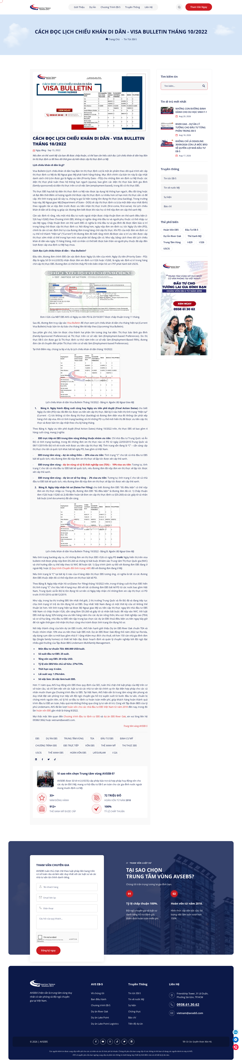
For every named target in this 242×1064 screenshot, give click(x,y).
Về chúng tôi (97, 993)
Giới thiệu (79, 7)
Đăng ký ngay (48, 950)
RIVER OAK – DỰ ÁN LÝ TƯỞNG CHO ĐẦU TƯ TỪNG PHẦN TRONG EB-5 (190, 127)
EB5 (37, 738)
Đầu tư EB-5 (191, 229)
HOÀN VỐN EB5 (78, 752)
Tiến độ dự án (135, 1023)
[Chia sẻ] (36, 759)
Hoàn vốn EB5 (171, 229)
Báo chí (168, 206)
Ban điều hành (98, 999)
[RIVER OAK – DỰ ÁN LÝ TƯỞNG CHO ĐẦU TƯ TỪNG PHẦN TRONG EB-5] (167, 126)
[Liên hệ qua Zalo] (235, 1032)
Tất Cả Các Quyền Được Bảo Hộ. (197, 1041)
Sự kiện (168, 197)
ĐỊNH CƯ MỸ (126, 738)
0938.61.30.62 (188, 1004)
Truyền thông (132, 7)
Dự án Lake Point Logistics (105, 1023)
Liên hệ (149, 7)
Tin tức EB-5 (130, 39)
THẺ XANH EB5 (55, 752)
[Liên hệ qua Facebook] (235, 1039)
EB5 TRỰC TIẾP (71, 745)
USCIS (38, 752)
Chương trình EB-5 (110, 7)
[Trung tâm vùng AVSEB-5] (40, 7)
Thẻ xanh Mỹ (195, 236)
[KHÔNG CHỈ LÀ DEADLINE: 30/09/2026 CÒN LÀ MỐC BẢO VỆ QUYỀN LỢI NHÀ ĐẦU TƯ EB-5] (167, 143)
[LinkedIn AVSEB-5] (131, 1041)
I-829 (189, 242)
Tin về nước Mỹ (172, 187)
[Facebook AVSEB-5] (96, 1041)
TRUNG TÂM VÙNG (74, 738)
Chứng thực (134, 1011)
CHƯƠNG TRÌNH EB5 (46, 745)
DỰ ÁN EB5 (51, 738)
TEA (92, 738)
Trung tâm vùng (172, 242)
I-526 (114, 752)
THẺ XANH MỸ (108, 745)
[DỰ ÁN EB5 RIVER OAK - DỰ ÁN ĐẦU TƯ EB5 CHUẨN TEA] (184, 307)
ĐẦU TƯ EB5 (107, 738)
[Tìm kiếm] (204, 86)
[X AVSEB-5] (124, 1041)
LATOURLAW (99, 752)
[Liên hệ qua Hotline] (235, 1046)
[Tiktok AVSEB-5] (117, 1041)
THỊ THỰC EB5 (129, 745)
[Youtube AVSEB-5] (103, 1041)
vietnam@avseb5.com (190, 1013)
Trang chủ (114, 39)
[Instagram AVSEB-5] (110, 1041)
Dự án (92, 7)
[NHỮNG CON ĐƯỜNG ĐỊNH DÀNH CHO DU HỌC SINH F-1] (167, 110)
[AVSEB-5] (42, 983)
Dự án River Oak (172, 236)
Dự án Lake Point (100, 1017)
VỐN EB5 (90, 745)
